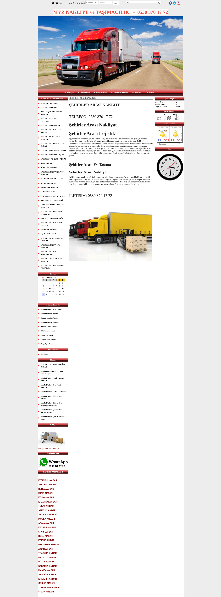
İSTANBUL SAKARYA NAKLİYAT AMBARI (53, 365)
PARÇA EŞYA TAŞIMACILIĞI (52, 218)
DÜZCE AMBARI (46, 561)
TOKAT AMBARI (46, 506)
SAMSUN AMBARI (47, 510)
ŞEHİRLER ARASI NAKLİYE (52, 179)
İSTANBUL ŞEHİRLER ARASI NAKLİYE (52, 138)
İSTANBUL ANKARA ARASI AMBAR (51, 131)
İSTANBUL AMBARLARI (50, 107)
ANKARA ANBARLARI (49, 103)
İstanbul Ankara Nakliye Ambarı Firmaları (52, 379)
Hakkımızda (85, 92)
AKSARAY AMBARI (47, 574)
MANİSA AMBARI (46, 570)
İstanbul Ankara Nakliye (49, 314)
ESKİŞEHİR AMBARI (48, 544)
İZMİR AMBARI (45, 493)
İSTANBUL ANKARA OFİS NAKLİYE (50, 246)
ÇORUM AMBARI (46, 583)
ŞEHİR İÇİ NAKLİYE (49, 183)
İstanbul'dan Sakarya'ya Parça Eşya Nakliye (52, 372)
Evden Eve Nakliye (47, 335)
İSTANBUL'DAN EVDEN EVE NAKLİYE (52, 260)
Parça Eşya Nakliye (47, 344)
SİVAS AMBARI (46, 532)
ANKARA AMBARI (47, 484)
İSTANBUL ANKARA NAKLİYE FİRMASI (52, 224)
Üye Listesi (44, 354)
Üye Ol (71, 3)
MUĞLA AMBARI (46, 519)
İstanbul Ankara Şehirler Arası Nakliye (51, 397)
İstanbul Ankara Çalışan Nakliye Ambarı (52, 418)
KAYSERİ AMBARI (47, 527)
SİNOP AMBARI (46, 592)
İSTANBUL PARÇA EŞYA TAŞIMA (53, 150)
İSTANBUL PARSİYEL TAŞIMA (52, 155)
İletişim (151, 92)
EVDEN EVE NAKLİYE (49, 187)
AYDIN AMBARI (46, 549)
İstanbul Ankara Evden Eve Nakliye (53, 392)
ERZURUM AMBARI (48, 502)
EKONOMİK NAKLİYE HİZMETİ (53, 196)
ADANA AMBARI (46, 523)
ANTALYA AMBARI (47, 514)
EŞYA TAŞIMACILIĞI (49, 234)
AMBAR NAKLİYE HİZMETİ (52, 200)
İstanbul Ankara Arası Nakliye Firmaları (51, 386)
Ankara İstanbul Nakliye (49, 318)
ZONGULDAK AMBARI (49, 587)
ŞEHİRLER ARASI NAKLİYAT (52, 229)
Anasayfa (70, 92)
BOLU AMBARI (45, 536)
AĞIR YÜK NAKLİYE (49, 167)
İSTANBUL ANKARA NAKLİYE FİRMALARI (52, 267)
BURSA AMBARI (46, 489)
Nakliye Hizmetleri (121, 92)
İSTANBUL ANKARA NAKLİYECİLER (48, 253)
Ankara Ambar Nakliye (49, 327)
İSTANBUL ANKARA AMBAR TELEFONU (51, 213)
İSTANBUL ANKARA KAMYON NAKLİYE (52, 173)
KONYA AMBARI (46, 497)
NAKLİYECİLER (47, 163)
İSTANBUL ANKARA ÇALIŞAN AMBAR (52, 145)
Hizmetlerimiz (101, 92)
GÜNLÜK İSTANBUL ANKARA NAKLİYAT (52, 206)
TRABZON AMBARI (47, 553)
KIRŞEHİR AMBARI (47, 579)
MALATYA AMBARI (47, 557)
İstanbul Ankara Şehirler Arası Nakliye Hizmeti (51, 411)
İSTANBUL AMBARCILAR (50, 125)
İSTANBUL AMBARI (48, 480)
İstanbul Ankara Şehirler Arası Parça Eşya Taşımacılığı (51, 404)
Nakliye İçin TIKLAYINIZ (48, 448)
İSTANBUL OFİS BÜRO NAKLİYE (53, 159)
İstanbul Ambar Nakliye (49, 322)
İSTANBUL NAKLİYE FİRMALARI (49, 120)
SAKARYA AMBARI (47, 566)
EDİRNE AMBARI (46, 540)
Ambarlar (138, 92)
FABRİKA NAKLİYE (48, 192)
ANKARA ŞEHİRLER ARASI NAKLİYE (51, 113)
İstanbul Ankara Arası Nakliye (51, 309)
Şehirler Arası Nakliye (48, 331)
